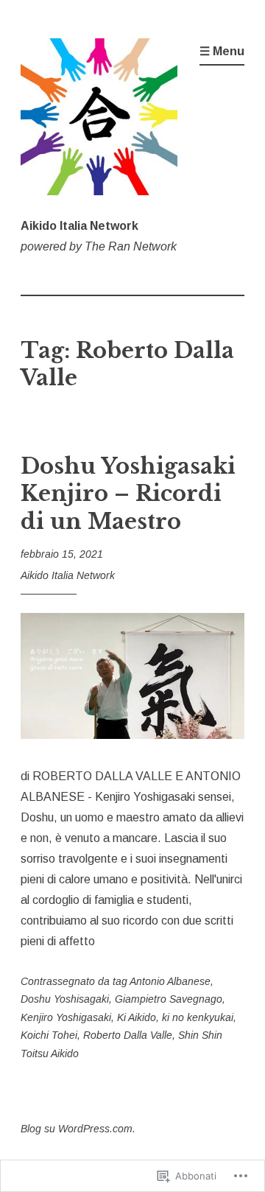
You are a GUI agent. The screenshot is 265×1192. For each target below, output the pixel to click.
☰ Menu (221, 51)
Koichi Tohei (49, 1035)
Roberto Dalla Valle (127, 1035)
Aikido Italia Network (79, 226)
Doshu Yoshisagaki (65, 999)
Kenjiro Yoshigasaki (66, 1017)
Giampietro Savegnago (168, 999)
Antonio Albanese (170, 981)
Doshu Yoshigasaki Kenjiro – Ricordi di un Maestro (128, 494)
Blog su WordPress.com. (78, 1129)
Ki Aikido (136, 1017)
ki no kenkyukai (197, 1017)
